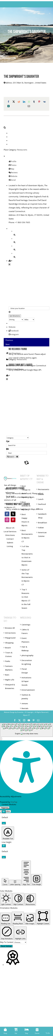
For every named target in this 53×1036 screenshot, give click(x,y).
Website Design (9, 712)
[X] (13, 101)
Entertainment (27, 690)
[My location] (29, 312)
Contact (10, 539)
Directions (10, 535)
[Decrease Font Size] (4, 823)
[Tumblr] (34, 101)
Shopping (9, 642)
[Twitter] (13, 514)
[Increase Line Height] (4, 845)
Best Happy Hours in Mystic (25, 520)
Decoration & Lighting (27, 662)
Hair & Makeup (25, 648)
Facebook (14, 330)
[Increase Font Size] (4, 811)
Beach (8, 647)
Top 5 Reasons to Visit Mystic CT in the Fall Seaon (26, 598)
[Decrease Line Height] (4, 857)
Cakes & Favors (25, 631)
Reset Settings (6, 946)
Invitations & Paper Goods (26, 681)
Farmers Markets (9, 668)
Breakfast (42, 522)
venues (25, 703)
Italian (41, 527)
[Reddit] (19, 101)
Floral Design (25, 671)
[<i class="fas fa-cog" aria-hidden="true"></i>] (17, 456)
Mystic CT (26, 715)
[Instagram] (7, 520)
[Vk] (44, 101)
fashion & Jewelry (26, 697)
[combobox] (26, 730)
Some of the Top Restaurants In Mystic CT (27, 577)
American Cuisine (42, 534)
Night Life (9, 679)
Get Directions (15, 353)
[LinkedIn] (24, 101)
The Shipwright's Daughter (21, 77)
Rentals (25, 708)
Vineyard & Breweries (10, 686)
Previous (9, 340)
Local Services (10, 531)
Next (7, 344)
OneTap (14, 802)
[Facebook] (8, 101)
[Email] (28, 106)
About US (10, 527)
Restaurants (22, 149)
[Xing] (8, 106)
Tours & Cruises (8, 654)
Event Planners (25, 640)
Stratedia (20, 712)
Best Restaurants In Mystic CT (27, 536)
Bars (7, 674)
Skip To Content (7, 942)
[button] (1, 739)
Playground (10, 638)
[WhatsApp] (29, 101)
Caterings (26, 624)
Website (12, 327)
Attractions (10, 633)
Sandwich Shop (42, 516)
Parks (7, 661)
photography (27, 655)
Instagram (14, 334)
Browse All (10, 628)
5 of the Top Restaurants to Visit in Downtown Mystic (27, 555)
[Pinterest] (39, 101)
